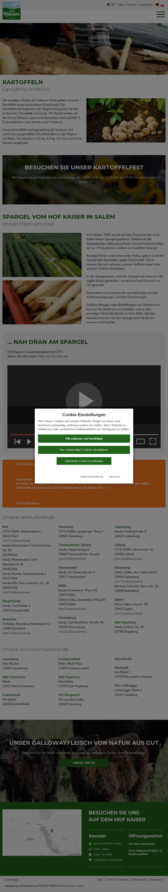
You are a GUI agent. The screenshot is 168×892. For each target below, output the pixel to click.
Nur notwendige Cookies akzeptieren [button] (84, 449)
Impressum (114, 476)
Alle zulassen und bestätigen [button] (84, 438)
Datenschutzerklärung (91, 476)
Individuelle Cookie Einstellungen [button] (84, 461)
